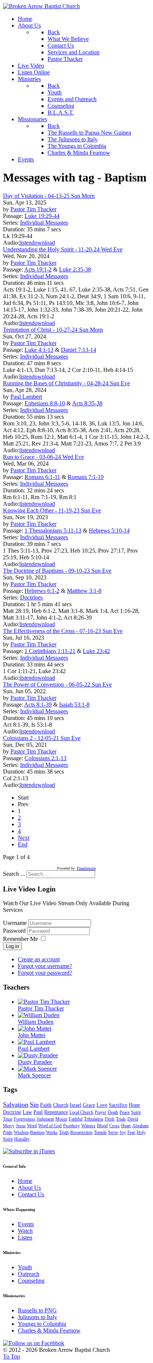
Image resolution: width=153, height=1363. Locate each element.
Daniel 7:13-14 (78, 350)
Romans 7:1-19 (86, 477)
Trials (121, 1119)
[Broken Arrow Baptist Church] (41, 6)
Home (25, 1181)
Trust (7, 1119)
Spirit (136, 1112)
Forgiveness (24, 1119)
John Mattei (31, 1035)
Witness (88, 1125)
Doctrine (12, 1112)
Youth (25, 1267)
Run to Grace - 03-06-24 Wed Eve (43, 457)
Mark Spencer (34, 1075)
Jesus (21, 1125)
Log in (12, 946)
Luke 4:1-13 (39, 350)
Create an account (39, 959)
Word (32, 1125)
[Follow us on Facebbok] (33, 1343)
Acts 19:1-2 (38, 269)
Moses (61, 1119)
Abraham (140, 1125)
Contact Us (31, 1194)
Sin (34, 1104)
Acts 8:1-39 (38, 704)
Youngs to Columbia (42, 1324)
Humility (22, 1139)
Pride (7, 1132)
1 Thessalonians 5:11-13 (53, 530)
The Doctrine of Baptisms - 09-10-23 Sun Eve (57, 571)
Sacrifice (118, 1105)
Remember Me (20, 939)
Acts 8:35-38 (87, 403)
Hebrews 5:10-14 (109, 530)
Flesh (109, 1119)
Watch (25, 1231)
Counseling (31, 1280)
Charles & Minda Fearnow (49, 1330)
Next (23, 838)
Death (113, 1112)
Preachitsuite (86, 868)
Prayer (100, 1112)
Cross (114, 1125)
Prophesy (71, 1125)
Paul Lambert (26, 396)
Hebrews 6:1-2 (42, 591)
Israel (75, 1105)
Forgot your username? (45, 966)
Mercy (8, 1125)
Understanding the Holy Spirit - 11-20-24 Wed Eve (63, 249)
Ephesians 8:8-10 (45, 403)
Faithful (75, 1119)
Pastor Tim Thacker (33, 209)
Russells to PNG (37, 1310)
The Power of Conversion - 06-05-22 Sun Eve (57, 684)
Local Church (81, 1112)
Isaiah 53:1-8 (74, 704)
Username (15, 923)
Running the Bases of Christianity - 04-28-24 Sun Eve (66, 383)
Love (102, 1105)
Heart (126, 1125)
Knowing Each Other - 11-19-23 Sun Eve (52, 510)
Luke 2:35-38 (75, 269)
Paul (38, 1112)
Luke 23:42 (96, 651)
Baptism (37, 1132)
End (22, 844)
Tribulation (93, 1119)
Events (26, 1224)
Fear (131, 1132)
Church (60, 1105)
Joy (123, 1132)
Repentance (56, 1112)
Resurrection (81, 1132)
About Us (29, 1187)
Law (27, 1112)
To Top (11, 1356)
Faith (46, 1105)
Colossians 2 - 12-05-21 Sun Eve (42, 738)
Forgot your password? (45, 973)
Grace (89, 1105)
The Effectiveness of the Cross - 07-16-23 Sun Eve (63, 631)
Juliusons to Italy (37, 1317)
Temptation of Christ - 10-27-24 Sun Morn (53, 330)
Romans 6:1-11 (42, 477)
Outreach (28, 1274)
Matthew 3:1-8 (84, 591)
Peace (125, 1112)
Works (52, 1132)
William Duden (35, 1022)
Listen (25, 1237)
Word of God (50, 1125)
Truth (64, 1132)
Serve (113, 1132)
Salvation (15, 1104)
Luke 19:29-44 (42, 216)
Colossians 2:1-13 (45, 758)
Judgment (45, 1119)
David (132, 1119)
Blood (102, 1125)
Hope (134, 1105)
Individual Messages (44, 222)
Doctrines (31, 597)
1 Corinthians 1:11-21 (50, 651)
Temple (100, 1132)
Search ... (14, 874)
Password (15, 931)
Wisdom (21, 1132)
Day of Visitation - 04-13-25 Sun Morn (49, 196)
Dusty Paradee (35, 1062)
